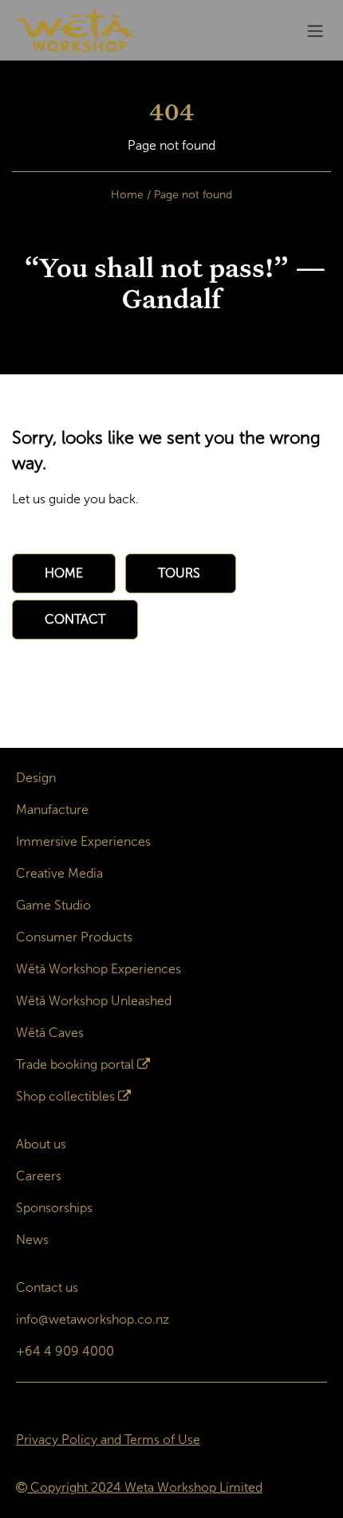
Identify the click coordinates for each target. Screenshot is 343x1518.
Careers (38, 1175)
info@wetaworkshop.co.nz (92, 1319)
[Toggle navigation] (315, 30)
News (32, 1239)
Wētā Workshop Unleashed (94, 1000)
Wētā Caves (50, 1032)
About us (41, 1144)
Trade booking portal (75, 1064)
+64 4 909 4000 (65, 1351)
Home (127, 194)
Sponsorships (54, 1207)
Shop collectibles (65, 1096)
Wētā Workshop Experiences (98, 968)
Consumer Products (74, 937)
